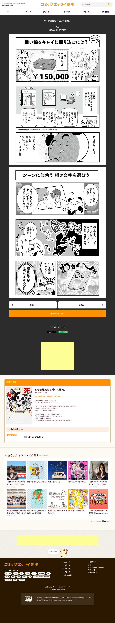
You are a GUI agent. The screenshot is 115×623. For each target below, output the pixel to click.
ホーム (9, 12)
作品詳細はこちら (57, 314)
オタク (15, 573)
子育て (24, 576)
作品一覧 (46, 12)
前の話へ (33, 305)
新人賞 (7, 576)
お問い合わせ (48, 587)
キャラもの (8, 579)
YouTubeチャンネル (95, 567)
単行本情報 (105, 12)
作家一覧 (86, 12)
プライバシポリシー (63, 587)
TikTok (90, 570)
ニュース (29, 12)
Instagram (91, 572)
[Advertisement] (57, 356)
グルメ (27, 573)
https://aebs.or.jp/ (69, 600)
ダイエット (8, 573)
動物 (13, 576)
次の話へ (82, 305)
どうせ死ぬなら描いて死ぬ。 (50, 389)
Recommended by (96, 521)
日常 (22, 573)
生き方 (34, 573)
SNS (19, 576)
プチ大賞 (67, 12)
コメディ (22, 579)
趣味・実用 (41, 573)
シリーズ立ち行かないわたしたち (41, 576)
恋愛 (15, 579)
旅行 (48, 573)
